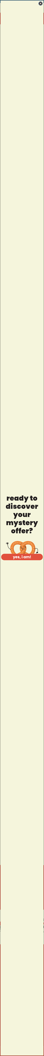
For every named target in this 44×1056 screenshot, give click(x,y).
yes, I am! (22, 557)
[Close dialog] (40, 3)
